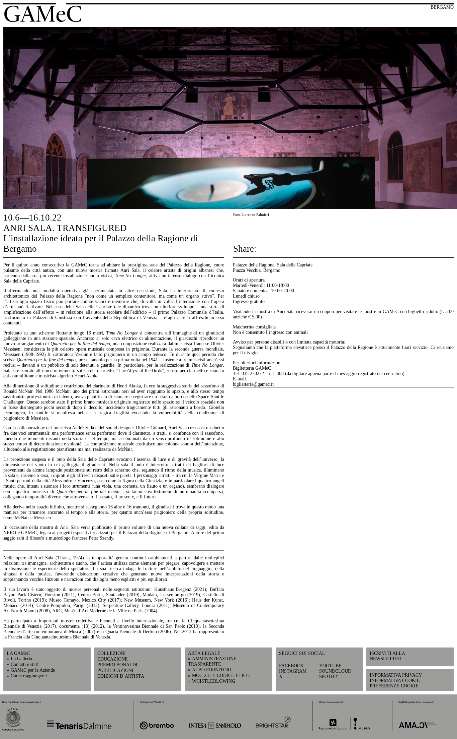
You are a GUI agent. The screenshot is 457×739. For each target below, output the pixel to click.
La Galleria (21, 658)
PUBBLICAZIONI (115, 670)
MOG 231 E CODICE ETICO (221, 675)
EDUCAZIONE (112, 659)
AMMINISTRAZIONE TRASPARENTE (212, 661)
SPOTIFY (329, 676)
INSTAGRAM (292, 671)
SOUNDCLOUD (335, 671)
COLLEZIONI (111, 653)
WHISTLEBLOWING (213, 681)
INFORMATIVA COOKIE (395, 680)
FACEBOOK (291, 665)
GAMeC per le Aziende (33, 670)
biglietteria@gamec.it (253, 384)
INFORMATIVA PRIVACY (396, 675)
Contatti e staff (25, 664)
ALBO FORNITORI (211, 669)
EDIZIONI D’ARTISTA (120, 676)
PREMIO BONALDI (117, 664)
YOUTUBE (330, 665)
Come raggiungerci (29, 675)
